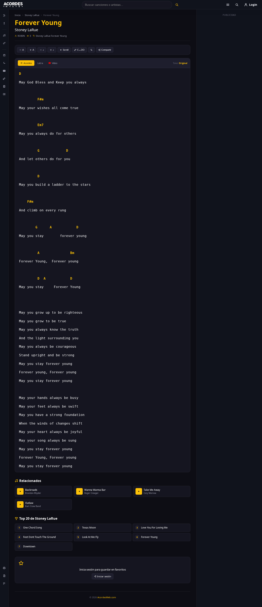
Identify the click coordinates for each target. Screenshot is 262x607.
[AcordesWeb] (18, 5)
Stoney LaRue (32, 15)
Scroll (65, 50)
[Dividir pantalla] (4, 94)
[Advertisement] (229, 79)
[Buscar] (176, 4)
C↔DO (81, 50)
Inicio (18, 15)
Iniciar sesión (104, 576)
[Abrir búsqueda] (237, 4)
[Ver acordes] (4, 86)
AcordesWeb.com (106, 597)
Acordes (28, 63)
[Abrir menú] (228, 4)
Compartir (106, 50)
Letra (40, 63)
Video (54, 63)
